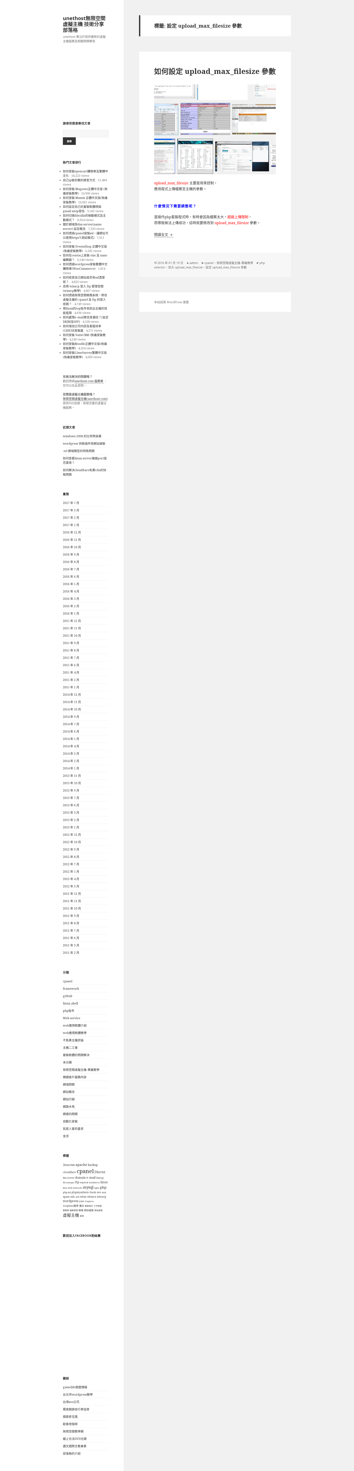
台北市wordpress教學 (78, 1394)
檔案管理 (74, 1210)
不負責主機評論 (73, 1040)
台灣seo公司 (71, 1402)
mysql (88, 1187)
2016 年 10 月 (72, 547)
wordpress (70, 1201)
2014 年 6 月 (71, 731)
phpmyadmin (80, 1192)
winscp (101, 1196)
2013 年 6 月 (71, 805)
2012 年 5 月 (71, 872)
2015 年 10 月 (72, 636)
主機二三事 (70, 1048)
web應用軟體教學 (75, 1033)
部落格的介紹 (72, 1453)
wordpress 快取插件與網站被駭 (84, 443)
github (67, 996)
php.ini (67, 1192)
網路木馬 (69, 1107)
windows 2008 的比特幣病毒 (82, 436)
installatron (94, 1182)
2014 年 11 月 (72, 702)
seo (99, 1192)
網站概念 (69, 1092)
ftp (77, 1182)
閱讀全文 (163, 234)
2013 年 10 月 (72, 783)
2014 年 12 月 (72, 695)
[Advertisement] (86, 84)
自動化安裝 (70, 1121)
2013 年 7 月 (71, 798)
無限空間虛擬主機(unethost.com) (85, 399)
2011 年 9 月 (71, 916)
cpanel (67, 981)
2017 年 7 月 (71, 503)
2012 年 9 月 (71, 849)
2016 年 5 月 (71, 584)
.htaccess (69, 1165)
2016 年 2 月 (71, 606)
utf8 (77, 1197)
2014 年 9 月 (71, 717)
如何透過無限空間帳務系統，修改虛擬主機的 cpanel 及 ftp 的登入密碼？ (85, 299)
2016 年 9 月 (71, 554)
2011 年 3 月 (71, 945)
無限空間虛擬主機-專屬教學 (81, 1070)
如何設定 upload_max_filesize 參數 (215, 71)
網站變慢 (98, 1210)
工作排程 (98, 1206)
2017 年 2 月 (71, 518)
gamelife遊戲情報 (75, 1387)
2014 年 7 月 (71, 724)
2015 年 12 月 (72, 621)
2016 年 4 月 (71, 591)
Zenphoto (89, 1201)
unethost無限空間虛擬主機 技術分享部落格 (84, 24)
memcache (77, 1188)
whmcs (91, 1196)
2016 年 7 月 (71, 569)
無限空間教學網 (73, 1431)
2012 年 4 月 (71, 879)
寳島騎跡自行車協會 (76, 1409)
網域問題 (69, 1084)
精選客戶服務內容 (74, 1077)
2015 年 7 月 (71, 658)
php (103, 1187)
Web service (71, 1018)
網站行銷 (69, 1099)
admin (194, 263)
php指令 (68, 1011)
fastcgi (100, 1177)
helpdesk (84, 1182)
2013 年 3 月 (71, 813)
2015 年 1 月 (71, 687)
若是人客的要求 (73, 1129)
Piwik (93, 1192)
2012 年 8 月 (71, 857)
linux (104, 1182)
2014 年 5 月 (71, 739)
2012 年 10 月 (72, 842)
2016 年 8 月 (71, 562)
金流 (66, 1136)
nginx (96, 1188)
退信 (82, 1216)
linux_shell (70, 1003)
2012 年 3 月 (71, 886)
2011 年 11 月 (72, 901)
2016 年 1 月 (71, 613)
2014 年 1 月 (71, 768)
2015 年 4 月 (71, 672)
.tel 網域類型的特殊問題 (79, 451)
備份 (81, 1205)
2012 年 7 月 (71, 864)
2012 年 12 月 (72, 835)
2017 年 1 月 (71, 525)
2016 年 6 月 (71, 577)
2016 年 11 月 (72, 540)
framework (71, 989)
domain (80, 1178)
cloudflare (69, 1172)
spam (66, 1196)
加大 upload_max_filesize (185, 267)
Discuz (100, 1172)
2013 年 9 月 (71, 790)
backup (93, 1165)
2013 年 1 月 (71, 827)
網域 (81, 1210)
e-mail (91, 1178)
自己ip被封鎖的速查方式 (79, 180)
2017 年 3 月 (71, 510)
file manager (68, 1182)
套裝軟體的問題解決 (76, 1055)
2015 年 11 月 (72, 628)
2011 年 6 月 (71, 938)
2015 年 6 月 (71, 665)
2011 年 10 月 (72, 908)
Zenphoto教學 (71, 1205)
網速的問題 (70, 1114)
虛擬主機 (71, 1215)
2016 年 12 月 (72, 532)
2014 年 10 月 (72, 709)
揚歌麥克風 (70, 1417)
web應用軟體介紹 (75, 1025)
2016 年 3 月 (71, 599)
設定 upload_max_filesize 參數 (226, 267)
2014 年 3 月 (71, 754)
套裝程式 (89, 1206)
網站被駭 (89, 1210)
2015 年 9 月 (71, 643)
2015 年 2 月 (71, 680)
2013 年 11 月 (72, 776)
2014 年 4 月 (71, 746)
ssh (72, 1196)
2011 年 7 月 (71, 930)
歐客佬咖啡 (70, 1424)
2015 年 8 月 (71, 650)
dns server (68, 1177)
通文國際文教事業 (74, 1446)
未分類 (67, 1062)
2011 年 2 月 (71, 953)
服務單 (66, 1210)
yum (81, 1201)
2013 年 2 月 (71, 820)
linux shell (67, 1188)
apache (81, 1164)
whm (83, 1196)
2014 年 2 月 (71, 761)
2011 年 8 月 (71, 923)
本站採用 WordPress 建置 (171, 302)
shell (104, 1192)
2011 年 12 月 (72, 894)
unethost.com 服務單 (89, 381)
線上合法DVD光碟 (75, 1439)
